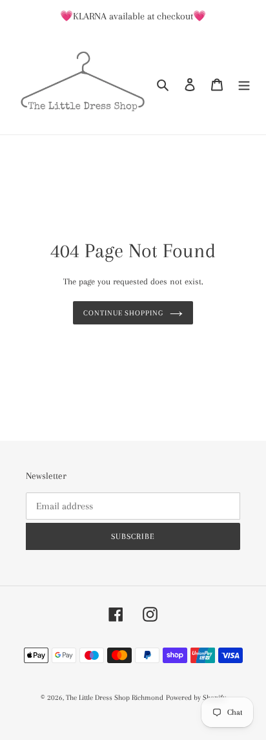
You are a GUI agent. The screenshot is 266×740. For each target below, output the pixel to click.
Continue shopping (123, 312)
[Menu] (244, 84)
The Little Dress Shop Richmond (114, 697)
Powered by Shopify (196, 697)
